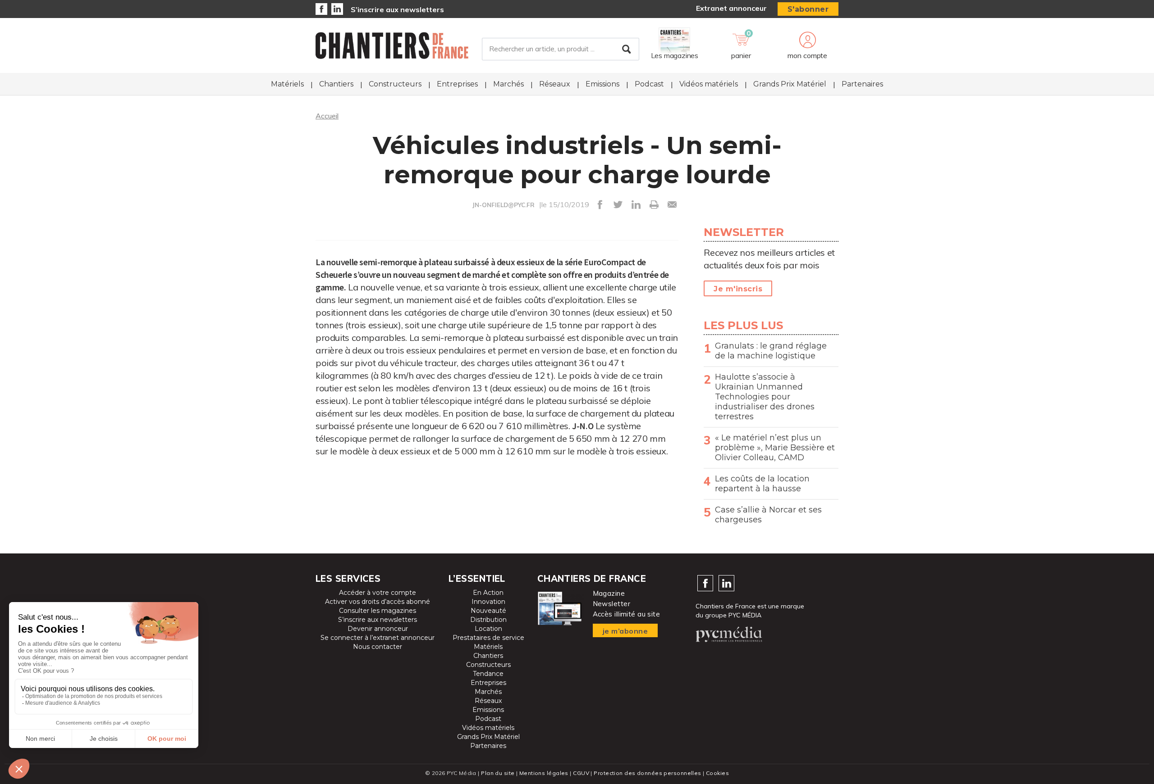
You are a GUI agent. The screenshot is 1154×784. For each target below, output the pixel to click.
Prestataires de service (488, 638)
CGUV (581, 773)
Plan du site (497, 773)
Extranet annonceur (731, 8)
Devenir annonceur (378, 629)
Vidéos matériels (708, 84)
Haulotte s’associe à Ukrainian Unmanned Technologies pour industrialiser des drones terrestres (765, 396)
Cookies (717, 773)
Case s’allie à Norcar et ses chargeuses (768, 515)
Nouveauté (488, 611)
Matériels (287, 84)
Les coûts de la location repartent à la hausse (762, 484)
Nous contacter (377, 647)
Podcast (649, 84)
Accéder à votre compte (377, 593)
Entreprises (457, 84)
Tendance (488, 674)
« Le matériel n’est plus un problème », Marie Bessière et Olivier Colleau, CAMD (775, 447)
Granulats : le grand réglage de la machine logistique (771, 351)
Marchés (508, 84)
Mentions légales (543, 773)
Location (488, 629)
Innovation (488, 602)
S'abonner (808, 9)
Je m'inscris (738, 289)
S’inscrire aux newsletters (397, 9)
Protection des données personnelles (647, 773)
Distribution (488, 620)
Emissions (602, 84)
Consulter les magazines (377, 611)
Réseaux (554, 84)
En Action (488, 593)
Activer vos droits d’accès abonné (377, 602)
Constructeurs (395, 84)
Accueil (327, 115)
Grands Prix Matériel (789, 84)
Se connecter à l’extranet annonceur (378, 638)
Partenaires (862, 84)
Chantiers (336, 84)
